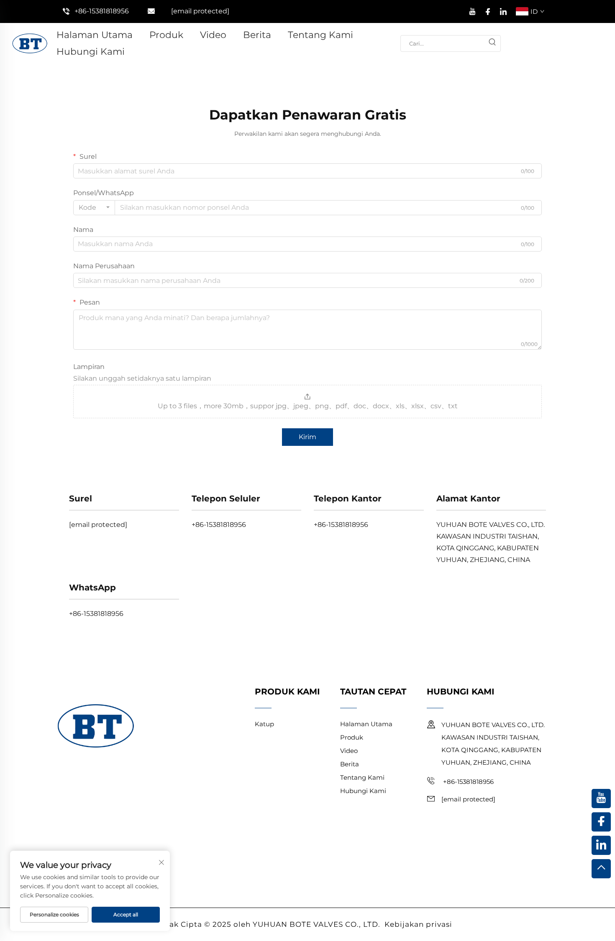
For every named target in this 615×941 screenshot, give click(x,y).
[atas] (601, 868)
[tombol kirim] (492, 43)
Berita (257, 35)
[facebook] (487, 10)
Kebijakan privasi (418, 924)
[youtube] (472, 10)
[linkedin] (503, 10)
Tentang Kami (320, 35)
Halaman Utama (94, 35)
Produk (166, 35)
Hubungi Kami (90, 51)
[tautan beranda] (29, 43)
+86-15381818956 (101, 11)
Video (213, 35)
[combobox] (94, 207)
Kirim (307, 437)
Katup (264, 724)
